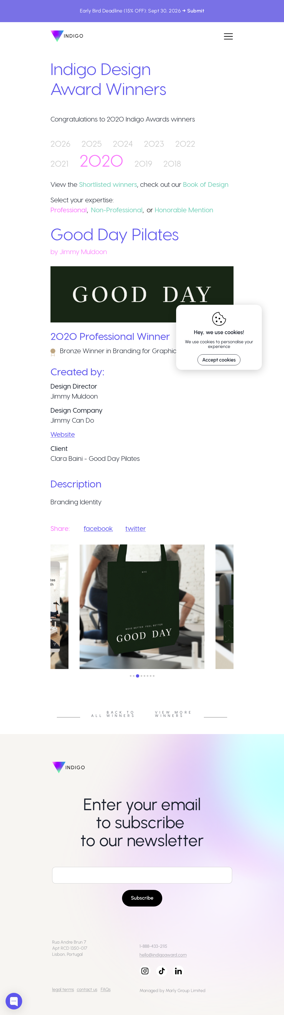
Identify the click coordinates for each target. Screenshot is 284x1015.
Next (237, 607)
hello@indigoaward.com (163, 954)
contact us (87, 989)
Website (62, 434)
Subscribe (142, 898)
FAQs (106, 989)
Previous (46, 607)
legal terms (63, 989)
